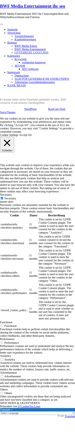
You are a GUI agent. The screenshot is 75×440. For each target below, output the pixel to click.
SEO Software (30, 69)
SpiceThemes (7, 112)
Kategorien (13, 55)
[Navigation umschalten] (1, 24)
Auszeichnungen (24, 36)
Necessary (10, 198)
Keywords (21, 59)
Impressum (13, 72)
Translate (70, 416)
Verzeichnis (14, 32)
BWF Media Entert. (26, 46)
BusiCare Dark (56, 109)
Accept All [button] (25, 134)
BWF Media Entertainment (30, 49)
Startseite (12, 29)
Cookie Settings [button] (9, 134)
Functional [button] (6, 322)
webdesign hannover (34, 62)
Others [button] (4, 389)
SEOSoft (20, 65)
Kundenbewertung (25, 39)
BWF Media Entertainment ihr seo (32, 6)
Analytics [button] (5, 355)
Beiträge (12, 42)
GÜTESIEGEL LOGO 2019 (31, 52)
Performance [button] (7, 339)
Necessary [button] (6, 194)
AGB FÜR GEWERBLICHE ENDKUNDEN (42, 78)
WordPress (30, 109)
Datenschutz (22, 75)
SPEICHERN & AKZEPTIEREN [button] (20, 403)
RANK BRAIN (16, 85)
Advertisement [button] (8, 372)
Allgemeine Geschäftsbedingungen (35, 82)
